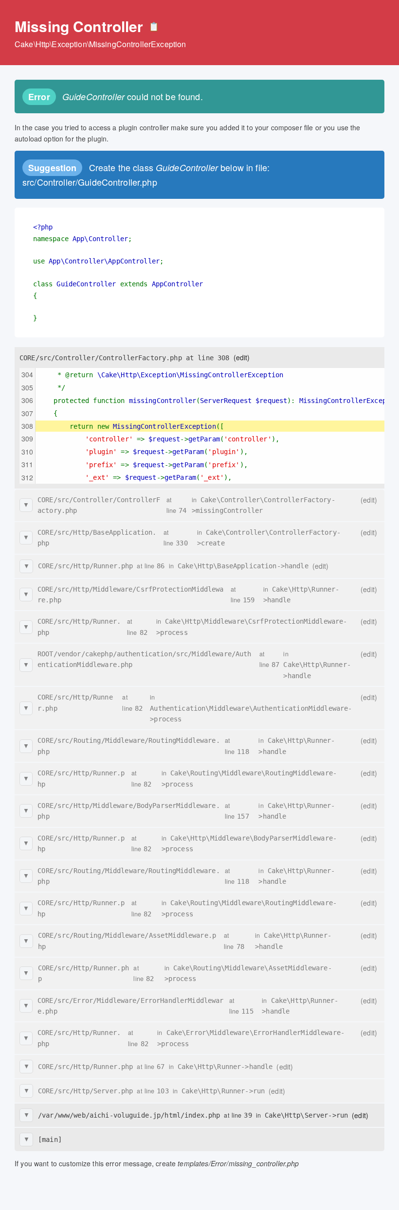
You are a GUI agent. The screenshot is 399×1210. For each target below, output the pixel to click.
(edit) (242, 357)
